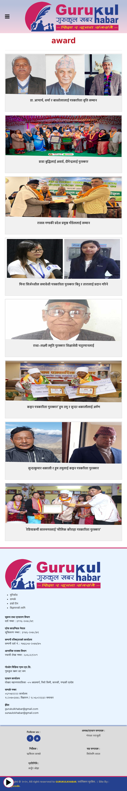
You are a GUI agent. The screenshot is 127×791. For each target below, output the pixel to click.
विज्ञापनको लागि (17, 608)
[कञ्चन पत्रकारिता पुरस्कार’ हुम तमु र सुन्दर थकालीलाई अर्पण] (63, 381)
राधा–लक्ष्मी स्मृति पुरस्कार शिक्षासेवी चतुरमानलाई (63, 346)
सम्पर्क (13, 599)
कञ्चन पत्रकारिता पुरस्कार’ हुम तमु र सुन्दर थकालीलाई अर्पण (63, 407)
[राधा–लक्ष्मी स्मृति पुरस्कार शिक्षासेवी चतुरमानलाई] (63, 320)
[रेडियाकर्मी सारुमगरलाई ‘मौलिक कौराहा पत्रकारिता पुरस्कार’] (63, 504)
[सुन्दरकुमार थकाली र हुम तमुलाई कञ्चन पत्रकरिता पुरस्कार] (63, 442)
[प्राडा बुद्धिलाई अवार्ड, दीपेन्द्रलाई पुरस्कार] (63, 136)
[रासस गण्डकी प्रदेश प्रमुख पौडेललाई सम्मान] (63, 197)
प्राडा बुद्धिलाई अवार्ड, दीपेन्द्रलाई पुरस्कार (63, 162)
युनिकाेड (14, 595)
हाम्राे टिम (14, 603)
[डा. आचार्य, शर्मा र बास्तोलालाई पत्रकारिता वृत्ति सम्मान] (63, 74)
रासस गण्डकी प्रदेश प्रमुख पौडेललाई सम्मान (63, 223)
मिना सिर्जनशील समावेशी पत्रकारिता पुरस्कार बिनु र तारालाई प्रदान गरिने (63, 284)
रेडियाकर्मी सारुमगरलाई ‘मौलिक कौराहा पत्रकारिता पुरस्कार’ (63, 529)
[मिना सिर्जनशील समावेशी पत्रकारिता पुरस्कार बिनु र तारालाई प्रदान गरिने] (63, 258)
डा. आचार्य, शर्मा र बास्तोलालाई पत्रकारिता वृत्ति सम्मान (63, 100)
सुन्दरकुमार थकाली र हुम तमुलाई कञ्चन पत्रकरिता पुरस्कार (63, 468)
